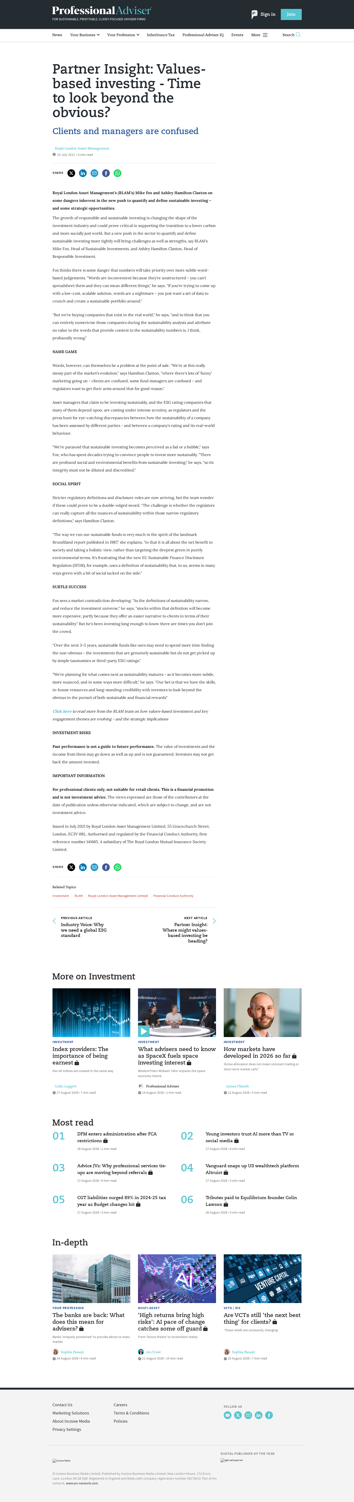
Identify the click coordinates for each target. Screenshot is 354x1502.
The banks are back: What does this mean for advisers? (88, 1322)
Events (237, 35)
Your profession (68, 1307)
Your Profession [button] (121, 35)
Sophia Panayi (72, 1352)
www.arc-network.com (82, 1483)
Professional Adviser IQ (203, 35)
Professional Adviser (162, 1086)
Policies (121, 1421)
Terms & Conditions (131, 1413)
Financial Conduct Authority (173, 896)
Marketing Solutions (70, 1413)
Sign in (268, 14)
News (57, 35)
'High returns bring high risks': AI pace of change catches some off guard (171, 1322)
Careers (120, 1405)
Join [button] (291, 14)
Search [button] (288, 35)
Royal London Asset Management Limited (118, 896)
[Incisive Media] (61, 1460)
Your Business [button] (83, 35)
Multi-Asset (149, 1307)
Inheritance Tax (161, 35)
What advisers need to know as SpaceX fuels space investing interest (177, 1056)
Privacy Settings (66, 1429)
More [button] (256, 35)
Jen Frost (153, 1352)
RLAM (79, 896)
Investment (60, 896)
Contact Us (62, 1405)
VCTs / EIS (232, 1307)
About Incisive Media (71, 1421)
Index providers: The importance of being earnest (80, 1056)
